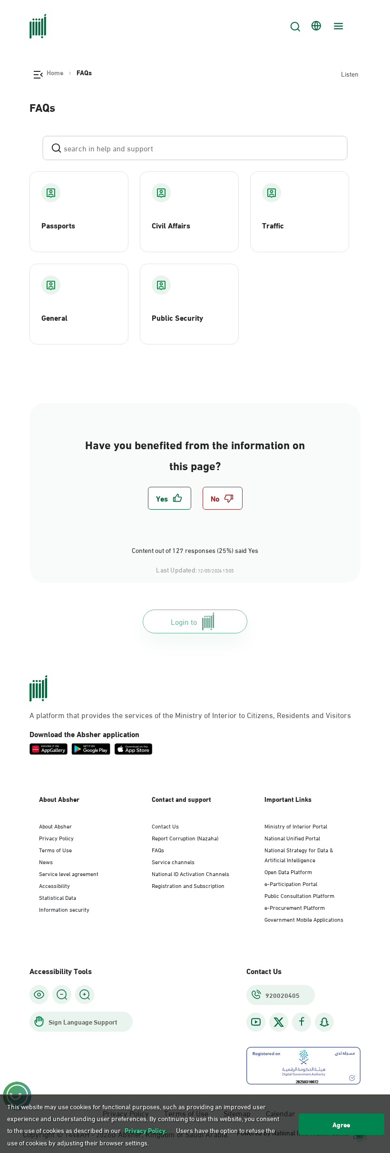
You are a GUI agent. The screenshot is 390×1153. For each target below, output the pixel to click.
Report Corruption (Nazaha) (185, 837)
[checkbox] (169, 498)
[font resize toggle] (62, 994)
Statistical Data (57, 897)
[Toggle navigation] (337, 26)
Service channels (173, 861)
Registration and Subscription (188, 885)
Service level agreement (68, 873)
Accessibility (54, 885)
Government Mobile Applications (303, 919)
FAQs (158, 849)
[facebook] (301, 1022)
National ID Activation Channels (190, 873)
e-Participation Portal (290, 883)
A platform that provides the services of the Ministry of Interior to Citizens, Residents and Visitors (190, 714)
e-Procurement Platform (294, 907)
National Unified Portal (292, 837)
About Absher (55, 825)
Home (55, 72)
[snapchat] (324, 1022)
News (46, 861)
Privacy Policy (56, 837)
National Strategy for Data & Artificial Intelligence (298, 854)
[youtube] (256, 1022)
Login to (184, 621)
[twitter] (278, 1022)
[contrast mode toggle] (39, 994)
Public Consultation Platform (299, 895)
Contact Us (165, 825)
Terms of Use (55, 849)
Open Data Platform (288, 871)
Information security (64, 909)
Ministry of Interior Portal (295, 825)
